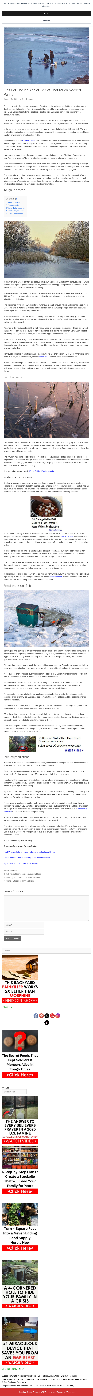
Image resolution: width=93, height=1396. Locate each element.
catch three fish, (56, 577)
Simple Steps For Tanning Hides (20, 881)
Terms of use (50, 1392)
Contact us (61, 1392)
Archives (5, 1088)
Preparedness (12, 870)
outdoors (17, 874)
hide (17, 199)
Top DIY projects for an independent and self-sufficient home (29, 852)
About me (70, 1392)
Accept (47, 13)
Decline (46, 21)
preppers (25, 874)
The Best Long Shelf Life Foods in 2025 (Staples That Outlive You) (45, 1386)
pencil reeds (44, 357)
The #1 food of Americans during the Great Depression (27, 858)
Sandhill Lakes (28, 141)
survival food (35, 874)
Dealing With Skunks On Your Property (23, 877)
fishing (9, 874)
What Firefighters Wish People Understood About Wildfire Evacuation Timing (44, 1376)
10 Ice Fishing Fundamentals (41, 471)
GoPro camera (67, 536)
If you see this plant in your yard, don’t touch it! (23, 863)
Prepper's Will (38, 1392)
